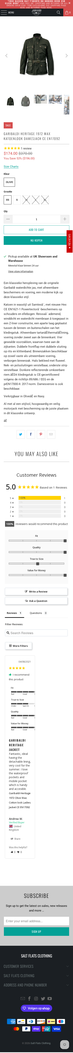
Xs (7, 199)
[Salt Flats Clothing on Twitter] (43, 999)
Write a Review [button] (38, 591)
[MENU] (2, 12)
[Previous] (7, 55)
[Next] (66, 55)
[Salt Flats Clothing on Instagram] (36, 999)
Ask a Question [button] (38, 601)
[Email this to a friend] (51, 434)
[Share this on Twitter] (21, 434)
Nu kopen (36, 240)
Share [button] (17, 838)
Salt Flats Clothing (40, 1043)
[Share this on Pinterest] (41, 434)
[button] (13, 852)
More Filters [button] (20, 646)
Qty (6, 211)
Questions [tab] (36, 613)
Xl (45, 199)
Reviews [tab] (12, 613)
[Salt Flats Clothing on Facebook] (30, 999)
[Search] (58, 12)
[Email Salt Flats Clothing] (23, 999)
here (22, 7)
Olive (9, 182)
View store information (20, 271)
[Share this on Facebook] (31, 434)
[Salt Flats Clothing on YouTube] (50, 999)
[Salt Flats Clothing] (36, 12)
